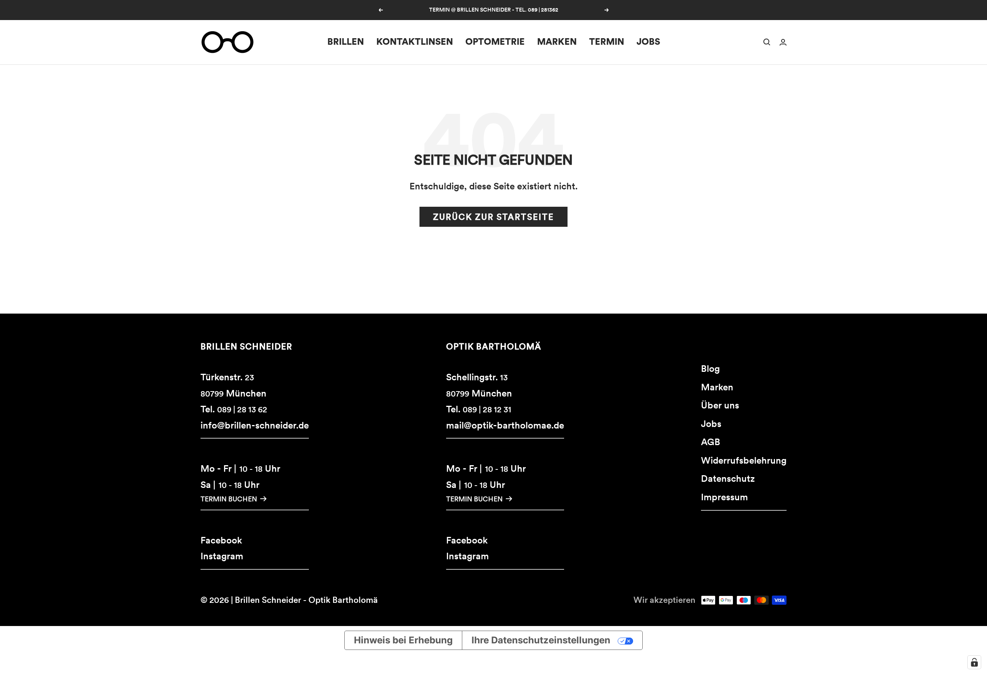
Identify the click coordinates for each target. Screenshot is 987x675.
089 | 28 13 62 (242, 409)
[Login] (783, 42)
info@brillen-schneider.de (254, 425)
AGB (710, 441)
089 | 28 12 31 (487, 409)
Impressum (724, 497)
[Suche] (766, 42)
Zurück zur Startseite (493, 217)
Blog (710, 368)
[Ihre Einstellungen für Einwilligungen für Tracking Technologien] (974, 662)
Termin (606, 41)
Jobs (648, 41)
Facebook (221, 540)
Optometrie (495, 41)
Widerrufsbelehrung (744, 460)
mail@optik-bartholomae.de (505, 425)
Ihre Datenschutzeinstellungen (541, 640)
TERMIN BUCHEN (228, 499)
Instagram (221, 556)
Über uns (720, 405)
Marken (557, 41)
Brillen (345, 41)
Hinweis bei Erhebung (403, 640)
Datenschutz (728, 478)
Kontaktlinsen (414, 41)
